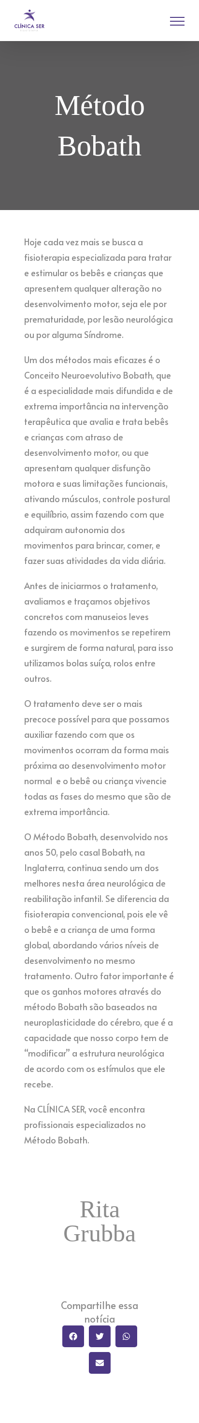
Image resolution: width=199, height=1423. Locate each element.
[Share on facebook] (73, 1336)
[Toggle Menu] (177, 21)
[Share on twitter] (100, 1336)
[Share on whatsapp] (126, 1336)
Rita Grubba (99, 1221)
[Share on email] (100, 1363)
